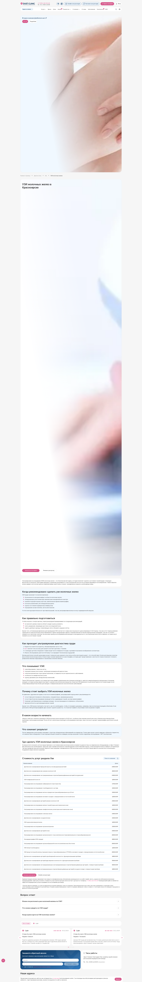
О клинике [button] (76, 9)
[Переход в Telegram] (58, 3)
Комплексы (100, 9)
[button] (3, 960)
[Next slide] (122, 937)
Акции (59, 9)
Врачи (49, 9)
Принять (118, 979)
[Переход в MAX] (61, 3)
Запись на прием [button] (108, 3)
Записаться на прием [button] (31, 570)
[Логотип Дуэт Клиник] (27, 3)
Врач (25, 648)
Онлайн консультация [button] (44, 875)
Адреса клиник (26, 9)
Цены (54, 9)
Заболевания (91, 9)
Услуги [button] (43, 9)
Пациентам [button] (66, 9)
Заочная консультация (91, 3)
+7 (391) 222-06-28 (44, 3)
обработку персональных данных (41, 967)
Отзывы (84, 9)
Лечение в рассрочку (48, 570)
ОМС (106, 9)
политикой (56, 978)
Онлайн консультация (73, 3)
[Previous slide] (20, 937)
